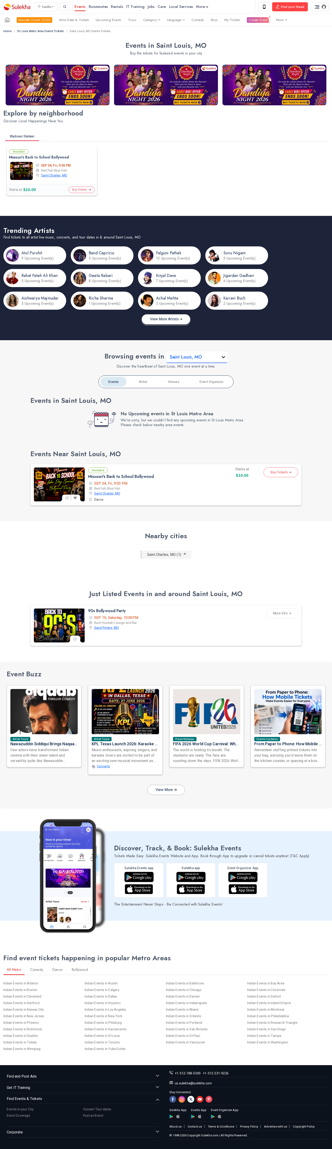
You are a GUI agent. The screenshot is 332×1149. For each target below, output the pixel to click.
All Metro (14, 969)
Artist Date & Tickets (74, 19)
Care (162, 6)
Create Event (258, 19)
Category (150, 19)
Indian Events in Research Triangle (272, 1022)
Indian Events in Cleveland (22, 996)
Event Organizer (212, 382)
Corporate (15, 1132)
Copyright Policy (304, 1126)
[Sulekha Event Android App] (139, 877)
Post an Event (93, 1115)
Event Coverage (18, 1115)
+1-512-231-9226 (216, 1073)
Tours (132, 19)
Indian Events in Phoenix (21, 1022)
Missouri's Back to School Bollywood (39, 157)
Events (80, 6)
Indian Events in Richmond (22, 1029)
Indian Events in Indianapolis (186, 1003)
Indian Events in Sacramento (105, 1029)
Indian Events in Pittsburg (103, 1022)
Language (174, 19)
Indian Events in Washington (267, 1042)
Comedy (198, 19)
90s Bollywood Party (107, 611)
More (200, 6)
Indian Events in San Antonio (187, 1029)
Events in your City (20, 1109)
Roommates (98, 6)
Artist (143, 382)
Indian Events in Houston (103, 1003)
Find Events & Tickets (24, 1099)
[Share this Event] (67, 498)
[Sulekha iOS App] (191, 889)
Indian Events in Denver (183, 996)
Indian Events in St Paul (183, 1036)
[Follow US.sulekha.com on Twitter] (191, 1099)
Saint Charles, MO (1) (164, 554)
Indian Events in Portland (184, 1022)
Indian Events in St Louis (102, 1036)
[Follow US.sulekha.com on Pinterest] (209, 1099)
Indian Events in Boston (20, 990)
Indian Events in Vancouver (185, 1042)
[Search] (65, 6)
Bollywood (80, 969)
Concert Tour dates (97, 1109)
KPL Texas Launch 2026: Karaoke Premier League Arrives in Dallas (153, 743)
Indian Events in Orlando (183, 1016)
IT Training (135, 6)
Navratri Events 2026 (34, 19)
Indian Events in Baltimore (185, 983)
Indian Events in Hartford (21, 1003)
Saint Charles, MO (54, 175)
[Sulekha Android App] (191, 877)
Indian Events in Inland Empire (269, 1003)
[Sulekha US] (7, 20)
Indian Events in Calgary (102, 990)
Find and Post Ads (22, 1076)
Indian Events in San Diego (266, 1029)
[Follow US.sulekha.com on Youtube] (200, 1099)
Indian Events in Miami (182, 1009)
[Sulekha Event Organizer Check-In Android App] (242, 877)
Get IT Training (18, 1087)
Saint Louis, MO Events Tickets (90, 31)
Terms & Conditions (221, 1126)
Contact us (195, 1126)
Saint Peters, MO (106, 627)
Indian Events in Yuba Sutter (105, 1049)
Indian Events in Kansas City (23, 1009)
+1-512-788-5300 (188, 1073)
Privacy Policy (249, 1126)
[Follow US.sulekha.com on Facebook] (173, 1099)
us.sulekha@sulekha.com (193, 1083)
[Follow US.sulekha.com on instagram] (182, 1099)
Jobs (151, 6)
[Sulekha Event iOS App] (139, 889)
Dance (98, 499)
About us (175, 1126)
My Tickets (232, 19)
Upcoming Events (108, 19)
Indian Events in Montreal (265, 1009)
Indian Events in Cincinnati (266, 990)
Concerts (103, 766)
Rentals (117, 6)
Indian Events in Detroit (264, 996)
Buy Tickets (79, 189)
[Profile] (319, 6)
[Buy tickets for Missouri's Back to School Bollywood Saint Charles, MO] (21, 171)
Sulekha (16, 7)
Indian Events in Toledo (20, 1042)
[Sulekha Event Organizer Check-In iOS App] (243, 889)
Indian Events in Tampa (264, 1036)
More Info (280, 613)
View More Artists (164, 319)
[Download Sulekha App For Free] (264, 6)
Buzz (214, 19)
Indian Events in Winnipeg (21, 1049)
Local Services (181, 6)
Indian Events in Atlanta (20, 983)
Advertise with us (275, 1126)
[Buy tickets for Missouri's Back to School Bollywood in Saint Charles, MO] (59, 484)
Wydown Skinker (22, 136)
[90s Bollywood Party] (59, 625)
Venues (173, 382)
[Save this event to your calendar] (75, 498)
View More (164, 790)
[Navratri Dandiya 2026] (58, 85)
